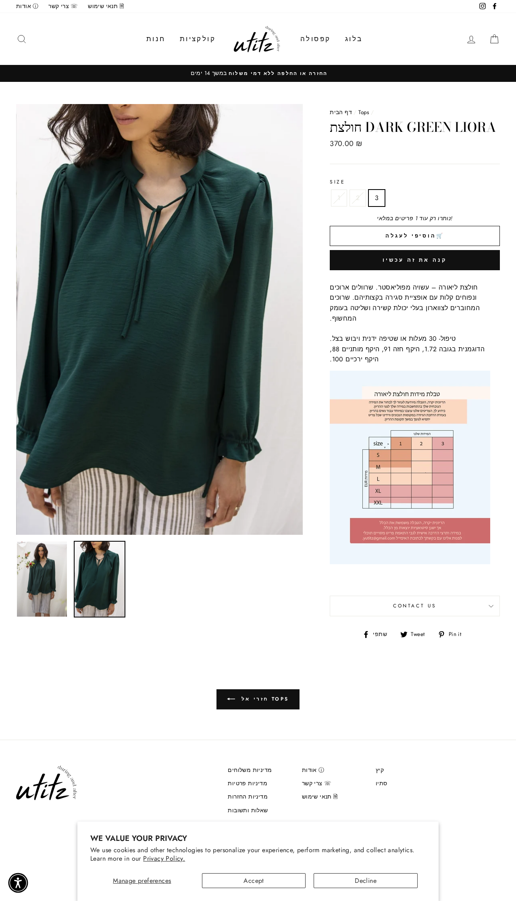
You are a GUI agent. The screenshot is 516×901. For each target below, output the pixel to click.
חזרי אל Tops (263, 699)
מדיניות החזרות (248, 797)
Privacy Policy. (164, 858)
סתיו (381, 783)
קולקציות (198, 39)
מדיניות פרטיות (247, 783)
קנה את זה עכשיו (415, 260)
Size (337, 182)
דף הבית (341, 112)
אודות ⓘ (27, 6)
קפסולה (315, 39)
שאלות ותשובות (248, 810)
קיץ (380, 770)
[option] (258, 73)
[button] (18, 883)
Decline (366, 880)
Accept (253, 880)
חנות (156, 39)
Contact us (415, 605)
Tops (363, 112)
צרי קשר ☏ (63, 6)
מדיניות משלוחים (250, 770)
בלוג (354, 39)
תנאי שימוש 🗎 (106, 6)
